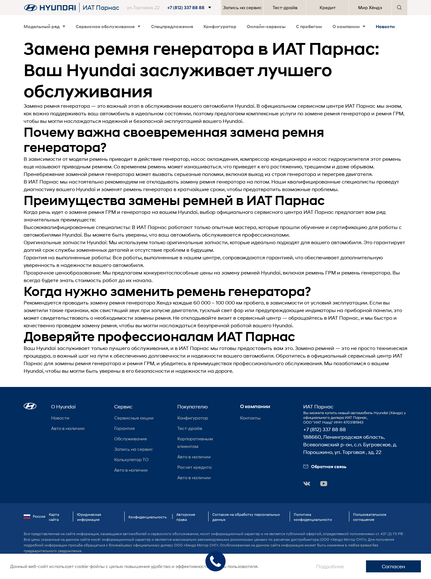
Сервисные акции (134, 417)
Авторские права (185, 517)
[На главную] (50, 7)
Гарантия (124, 428)
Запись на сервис (242, 7)
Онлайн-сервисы (266, 26)
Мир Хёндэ (370, 7)
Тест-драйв (285, 7)
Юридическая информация (89, 517)
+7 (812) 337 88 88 (324, 429)
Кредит (328, 7)
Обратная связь (328, 466)
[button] (170, 7)
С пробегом (309, 26)
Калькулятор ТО (131, 459)
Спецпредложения (172, 26)
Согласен (393, 566)
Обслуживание (130, 438)
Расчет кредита (194, 467)
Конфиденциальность (147, 517)
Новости (385, 26)
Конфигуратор (220, 26)
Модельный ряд (42, 26)
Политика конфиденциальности (313, 517)
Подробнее (330, 566)
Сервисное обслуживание (105, 26)
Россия (39, 516)
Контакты (250, 417)
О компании (346, 26)
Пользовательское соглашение (369, 517)
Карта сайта (54, 517)
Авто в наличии (68, 428)
